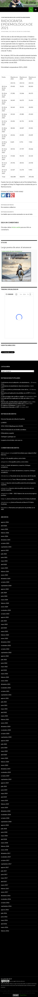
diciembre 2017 (5, 853)
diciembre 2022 (5, 642)
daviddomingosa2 (3, 195)
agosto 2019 (5, 783)
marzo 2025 (4, 568)
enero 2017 (4, 892)
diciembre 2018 (5, 811)
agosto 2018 (5, 825)
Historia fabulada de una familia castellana (13, 429)
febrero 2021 (5, 719)
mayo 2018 (4, 836)
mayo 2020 (4, 751)
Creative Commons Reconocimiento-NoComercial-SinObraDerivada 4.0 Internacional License (19, 985)
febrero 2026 (5, 533)
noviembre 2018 (6, 814)
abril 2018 (4, 839)
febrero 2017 (5, 888)
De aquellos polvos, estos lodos (16, 458)
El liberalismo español (7, 433)
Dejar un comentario (23, 31)
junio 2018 (4, 832)
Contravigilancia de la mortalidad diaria (15, 17)
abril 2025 (4, 564)
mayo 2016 (4, 920)
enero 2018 (4, 850)
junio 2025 (4, 557)
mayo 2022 (4, 666)
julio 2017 (4, 871)
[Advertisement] (19, 956)
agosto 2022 (5, 656)
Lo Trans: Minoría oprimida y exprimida (21, 479)
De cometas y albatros (8, 206)
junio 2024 (4, 596)
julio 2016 (4, 913)
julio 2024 (4, 592)
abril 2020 (4, 754)
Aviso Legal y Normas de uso (17, 981)
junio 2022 (4, 663)
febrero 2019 (5, 804)
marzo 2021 (4, 716)
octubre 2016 (5, 902)
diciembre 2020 (5, 726)
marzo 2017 (4, 885)
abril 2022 (4, 670)
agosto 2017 (5, 867)
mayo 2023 (4, 624)
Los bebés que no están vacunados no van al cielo (17, 213)
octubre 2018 (5, 818)
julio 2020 (4, 744)
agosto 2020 (5, 740)
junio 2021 (4, 705)
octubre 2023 (5, 614)
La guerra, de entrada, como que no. (12, 440)
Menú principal (35, 9)
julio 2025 (4, 554)
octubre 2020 (5, 733)
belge (14, 31)
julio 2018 (4, 828)
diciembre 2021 (5, 684)
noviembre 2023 (6, 610)
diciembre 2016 (5, 895)
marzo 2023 (4, 631)
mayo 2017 (4, 878)
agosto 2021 (5, 698)
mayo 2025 (4, 561)
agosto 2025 (5, 550)
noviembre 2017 (6, 857)
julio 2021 (4, 702)
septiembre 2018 (6, 821)
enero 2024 (4, 607)
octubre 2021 (5, 691)
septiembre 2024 (6, 585)
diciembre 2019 (5, 769)
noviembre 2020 (6, 730)
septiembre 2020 (6, 737)
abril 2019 (4, 797)
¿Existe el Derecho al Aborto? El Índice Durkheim (21, 499)
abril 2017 (4, 881)
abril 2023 (4, 628)
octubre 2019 (5, 776)
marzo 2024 (4, 599)
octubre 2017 (5, 860)
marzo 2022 (4, 673)
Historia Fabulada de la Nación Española (13, 419)
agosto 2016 (5, 909)
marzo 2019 (4, 800)
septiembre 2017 (6, 864)
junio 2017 (4, 874)
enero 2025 (4, 575)
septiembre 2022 (6, 652)
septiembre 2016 (6, 906)
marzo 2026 (4, 529)
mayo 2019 (4, 793)
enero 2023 (4, 638)
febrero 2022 (5, 677)
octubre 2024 (5, 582)
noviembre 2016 (6, 899)
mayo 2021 (4, 709)
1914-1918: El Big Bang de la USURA (12, 426)
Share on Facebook (8, 195)
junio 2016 (4, 917)
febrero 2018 (5, 846)
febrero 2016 (5, 931)
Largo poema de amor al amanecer (12, 251)
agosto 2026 (5, 522)
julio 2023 (4, 621)
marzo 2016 (4, 927)
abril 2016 (4, 924)
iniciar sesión (16, 227)
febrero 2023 (5, 635)
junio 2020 (4, 747)
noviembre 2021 (6, 688)
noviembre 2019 (6, 772)
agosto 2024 (5, 589)
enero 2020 (4, 765)
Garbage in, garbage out (8, 436)
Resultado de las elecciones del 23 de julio (23, 476)
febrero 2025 (5, 571)
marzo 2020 (4, 758)
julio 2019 (4, 786)
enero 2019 (4, 807)
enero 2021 (4, 723)
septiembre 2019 (6, 779)
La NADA (4, 422)
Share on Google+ (12, 195)
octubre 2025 (5, 543)
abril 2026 (4, 525)
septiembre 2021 (6, 695)
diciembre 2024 (5, 578)
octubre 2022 (5, 649)
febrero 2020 (5, 762)
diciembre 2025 (5, 540)
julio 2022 (4, 659)
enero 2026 (4, 536)
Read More (23, 995)
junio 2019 (4, 790)
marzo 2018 (4, 843)
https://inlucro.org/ (11, 983)
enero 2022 (4, 680)
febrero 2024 (5, 603)
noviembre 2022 (6, 645)
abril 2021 (4, 712)
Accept (16, 995)
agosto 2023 (5, 617)
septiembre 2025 (6, 547)
